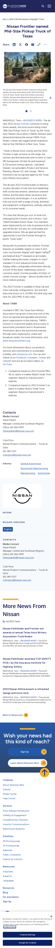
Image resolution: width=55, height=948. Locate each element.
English (8, 529)
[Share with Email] (32, 44)
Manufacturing (28, 473)
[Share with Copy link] (39, 44)
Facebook (21, 357)
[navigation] (49, 6)
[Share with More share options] (45, 44)
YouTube (7, 364)
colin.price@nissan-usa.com (17, 454)
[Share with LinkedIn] (14, 44)
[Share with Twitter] (20, 44)
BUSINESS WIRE (32, 120)
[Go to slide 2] (31, 111)
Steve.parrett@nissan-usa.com (18, 431)
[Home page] (14, 6)
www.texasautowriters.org (16, 340)
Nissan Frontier (21, 123)
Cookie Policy (10, 927)
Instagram (32, 357)
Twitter (42, 357)
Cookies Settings (27, 935)
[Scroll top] (44, 772)
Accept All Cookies (27, 943)
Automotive (44, 473)
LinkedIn (7, 361)
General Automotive (31, 463)
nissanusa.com (24, 354)
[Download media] (50, 97)
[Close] (51, 916)
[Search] (43, 6)
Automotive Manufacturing (34, 468)
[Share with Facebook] (26, 44)
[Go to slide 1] (26, 111)
